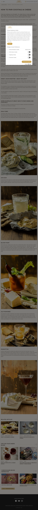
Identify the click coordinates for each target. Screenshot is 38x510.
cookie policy (25, 40)
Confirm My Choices (26, 61)
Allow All (9, 43)
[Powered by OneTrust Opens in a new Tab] (28, 64)
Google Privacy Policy (16, 40)
